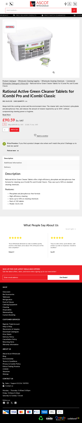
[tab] (41, 167)
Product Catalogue (9, 81)
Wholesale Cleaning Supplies (29, 81)
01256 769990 (11, 4)
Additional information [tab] (13, 163)
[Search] (74, 10)
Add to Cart (14, 129)
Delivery (7, 167)
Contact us (9, 386)
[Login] (69, 4)
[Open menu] (6, 3)
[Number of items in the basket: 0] (75, 4)
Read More (7, 115)
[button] (54, 72)
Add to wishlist (42, 136)
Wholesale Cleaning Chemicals (53, 81)
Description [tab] (8, 158)
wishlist (65, 4)
